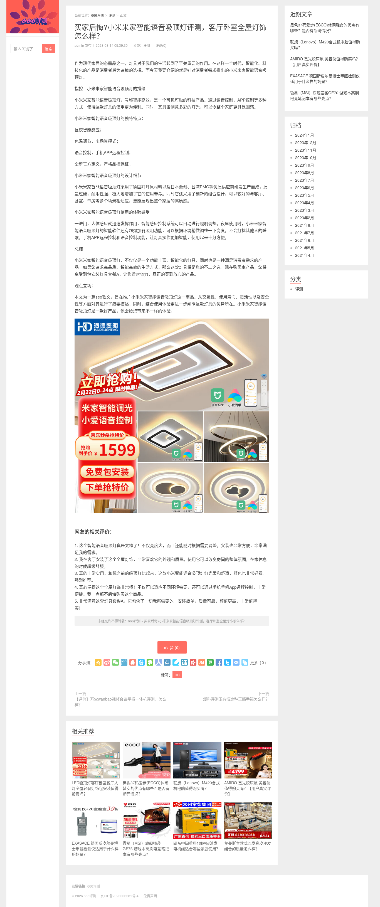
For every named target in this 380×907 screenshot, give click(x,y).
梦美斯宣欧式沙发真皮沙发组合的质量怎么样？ (247, 845)
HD (177, 674)
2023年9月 (304, 165)
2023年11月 (305, 150)
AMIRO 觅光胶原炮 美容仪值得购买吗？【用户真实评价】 (247, 788)
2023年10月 (305, 157)
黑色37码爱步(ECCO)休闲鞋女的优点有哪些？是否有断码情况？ (146, 788)
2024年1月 (304, 135)
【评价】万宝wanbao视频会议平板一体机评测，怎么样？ (120, 701)
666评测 (32, 16)
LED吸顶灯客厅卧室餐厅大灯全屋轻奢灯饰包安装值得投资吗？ (95, 788)
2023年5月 (304, 195)
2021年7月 (304, 232)
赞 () (175, 647)
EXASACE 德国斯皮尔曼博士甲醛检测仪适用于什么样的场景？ (95, 848)
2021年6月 (304, 240)
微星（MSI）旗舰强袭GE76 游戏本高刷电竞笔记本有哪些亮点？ (146, 848)
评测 (111, 15)
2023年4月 (304, 202)
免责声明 (150, 895)
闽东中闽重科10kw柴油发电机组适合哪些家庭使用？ (196, 845)
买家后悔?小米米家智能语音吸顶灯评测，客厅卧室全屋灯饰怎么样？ (171, 31)
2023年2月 (304, 217)
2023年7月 (304, 180)
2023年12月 (305, 142)
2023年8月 (304, 172)
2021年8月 (304, 225)
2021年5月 (304, 247)
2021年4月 (304, 255)
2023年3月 (304, 210)
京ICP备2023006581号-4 (119, 895)
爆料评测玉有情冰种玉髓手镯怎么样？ (236, 699)
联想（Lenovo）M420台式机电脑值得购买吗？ (196, 785)
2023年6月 (304, 187)
